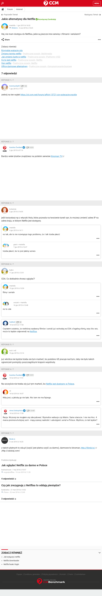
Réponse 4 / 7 (7, 264)
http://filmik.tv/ (88, 448)
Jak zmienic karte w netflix (13, 57)
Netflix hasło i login (11, 564)
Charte (70, 574)
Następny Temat (91, 15)
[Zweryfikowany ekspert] (23, 147)
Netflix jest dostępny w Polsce (60, 384)
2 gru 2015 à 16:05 (16, 212)
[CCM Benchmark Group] (51, 581)
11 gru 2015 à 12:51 (16, 273)
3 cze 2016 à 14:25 (26, 28)
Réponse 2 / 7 (7, 142)
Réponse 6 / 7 (7, 369)
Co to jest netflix (8, 60)
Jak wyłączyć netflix (12, 557)
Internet (19, 9)
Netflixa (33, 331)
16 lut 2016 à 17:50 (16, 413)
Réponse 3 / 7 (7, 203)
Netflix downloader (11, 561)
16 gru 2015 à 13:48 (20, 305)
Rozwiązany (42, 19)
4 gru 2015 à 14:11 (16, 230)
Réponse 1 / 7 (7, 80)
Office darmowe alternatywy (14, 66)
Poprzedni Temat (11, 15)
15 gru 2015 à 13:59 (16, 288)
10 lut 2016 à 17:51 (16, 378)
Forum (10, 9)
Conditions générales (32, 574)
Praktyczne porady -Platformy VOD (44, 57)
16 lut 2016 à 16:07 (16, 394)
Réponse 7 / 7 (7, 433)
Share (7, 40)
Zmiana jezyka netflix (11, 53)
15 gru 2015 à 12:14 (16, 353)
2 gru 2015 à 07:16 (16, 150)
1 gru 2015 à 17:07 (16, 89)
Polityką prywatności (50, 574)
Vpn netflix (6, 63)
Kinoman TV (56, 156)
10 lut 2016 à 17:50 (16, 325)
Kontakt (63, 574)
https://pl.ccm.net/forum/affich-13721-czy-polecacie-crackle (48, 94)
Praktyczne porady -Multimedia (37, 53)
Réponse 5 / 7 (7, 344)
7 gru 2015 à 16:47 (20, 247)
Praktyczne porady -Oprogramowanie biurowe (50, 66)
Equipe (19, 574)
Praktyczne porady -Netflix (30, 60)
